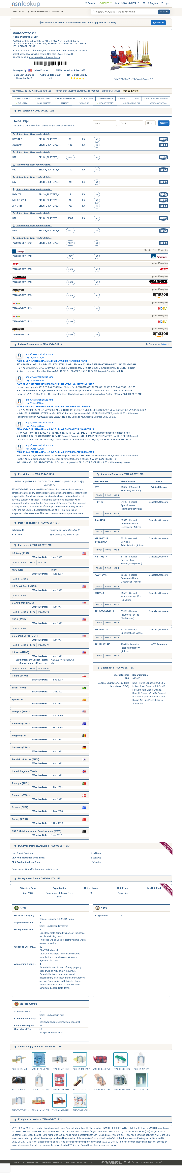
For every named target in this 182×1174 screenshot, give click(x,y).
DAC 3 (116, 513)
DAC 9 (116, 656)
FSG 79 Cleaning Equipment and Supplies (31, 91)
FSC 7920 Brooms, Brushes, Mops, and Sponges (76, 91)
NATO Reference (158, 644)
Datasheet (87, 99)
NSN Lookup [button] (18, 12)
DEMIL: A (20, 481)
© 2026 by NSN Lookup (151, 1162)
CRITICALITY (44, 481)
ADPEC (48, 485)
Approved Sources (66, 99)
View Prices (167, 888)
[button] (158, 22)
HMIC (58, 481)
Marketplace (23, 99)
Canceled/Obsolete (158, 502)
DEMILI (30, 481)
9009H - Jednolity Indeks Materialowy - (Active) (131, 648)
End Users (22, 103)
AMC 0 (16, 562)
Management (106, 99)
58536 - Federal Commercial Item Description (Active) (131, 523)
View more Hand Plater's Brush (44, 57)
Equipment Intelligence (38, 12)
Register (154, 3)
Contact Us (18, 1162)
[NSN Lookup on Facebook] (129, 1162)
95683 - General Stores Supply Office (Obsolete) (131, 596)
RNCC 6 (99, 656)
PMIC (68, 481)
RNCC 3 (99, 495)
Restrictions (43, 99)
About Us (46, 1162)
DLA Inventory (44, 103)
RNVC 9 (108, 495)
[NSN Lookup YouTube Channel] (137, 1162)
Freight (65, 103)
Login (166, 3)
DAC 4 (116, 495)
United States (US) (111, 91)
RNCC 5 (99, 513)
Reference (57, 12)
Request (164, 123)
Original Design (158, 487)
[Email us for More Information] (143, 3)
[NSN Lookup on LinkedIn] (125, 1162)
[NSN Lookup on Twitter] (133, 1162)
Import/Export (105, 103)
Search (91, 3)
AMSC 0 (24, 562)
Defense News (33, 1162)
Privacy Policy (84, 1162)
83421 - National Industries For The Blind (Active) (130, 615)
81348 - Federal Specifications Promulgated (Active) (131, 505)
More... (164, 344)
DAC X (116, 604)
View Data (167, 847)
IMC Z (32, 562)
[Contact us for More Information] (139, 3)
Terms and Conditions (64, 1162)
